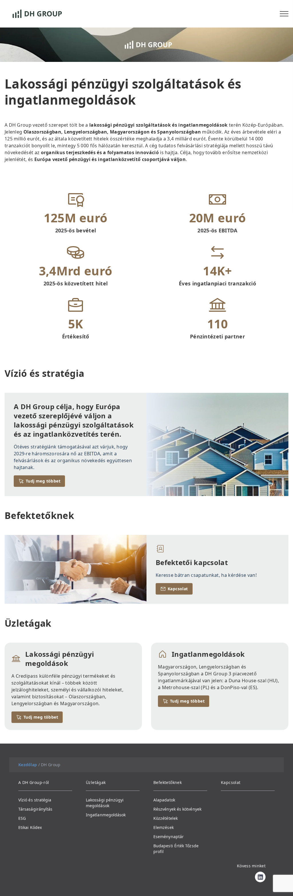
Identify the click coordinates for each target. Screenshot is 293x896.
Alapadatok (164, 800)
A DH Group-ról (33, 782)
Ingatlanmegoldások (106, 814)
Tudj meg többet (43, 481)
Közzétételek (165, 818)
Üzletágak (96, 782)
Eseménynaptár (168, 836)
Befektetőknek (167, 782)
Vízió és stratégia (34, 800)
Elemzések (163, 827)
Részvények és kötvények (177, 809)
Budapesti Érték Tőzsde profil (176, 848)
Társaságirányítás (35, 809)
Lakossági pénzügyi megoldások (105, 802)
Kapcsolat (178, 588)
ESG (22, 818)
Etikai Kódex (30, 827)
